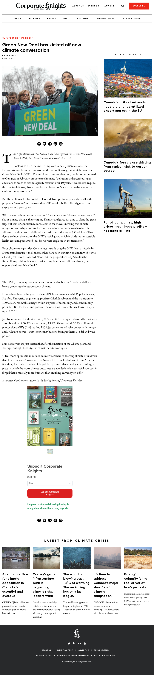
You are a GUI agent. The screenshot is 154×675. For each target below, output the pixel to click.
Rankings (93, 6)
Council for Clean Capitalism (73, 655)
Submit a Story (65, 650)
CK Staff (11, 56)
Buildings (82, 19)
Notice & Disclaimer (104, 655)
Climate (16, 19)
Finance (51, 19)
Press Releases (102, 650)
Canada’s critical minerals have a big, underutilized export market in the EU (125, 106)
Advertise (84, 650)
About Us (78, 6)
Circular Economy (131, 19)
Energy (67, 19)
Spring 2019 (27, 38)
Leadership (34, 19)
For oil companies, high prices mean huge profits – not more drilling (125, 227)
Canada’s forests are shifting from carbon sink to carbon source (127, 167)
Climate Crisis (10, 38)
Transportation (104, 19)
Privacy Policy (44, 655)
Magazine (109, 6)
